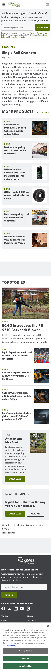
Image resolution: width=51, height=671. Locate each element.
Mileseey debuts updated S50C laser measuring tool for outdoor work (14, 174)
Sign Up (9, 595)
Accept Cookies (25, 666)
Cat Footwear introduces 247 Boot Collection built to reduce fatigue (15, 129)
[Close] (48, 626)
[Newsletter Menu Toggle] (47, 4)
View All (35, 513)
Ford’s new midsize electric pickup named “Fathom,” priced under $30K (16, 416)
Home (7, 121)
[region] (25, 646)
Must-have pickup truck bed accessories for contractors (17, 217)
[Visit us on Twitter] (9, 608)
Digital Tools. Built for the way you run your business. (25, 503)
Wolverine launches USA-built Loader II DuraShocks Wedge (14, 239)
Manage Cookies (25, 651)
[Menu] (3, 4)
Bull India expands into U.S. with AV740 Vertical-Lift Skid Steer (16, 375)
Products (8, 47)
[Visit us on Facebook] (3, 608)
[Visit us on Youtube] (22, 608)
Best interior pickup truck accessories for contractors (15, 150)
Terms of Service (14, 37)
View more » (43, 112)
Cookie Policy (11, 645)
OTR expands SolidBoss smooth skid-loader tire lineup (16, 195)
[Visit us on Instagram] (28, 608)
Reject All (25, 658)
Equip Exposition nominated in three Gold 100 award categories (17, 355)
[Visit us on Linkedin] (16, 608)
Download (15, 478)
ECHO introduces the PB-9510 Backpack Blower (23, 327)
